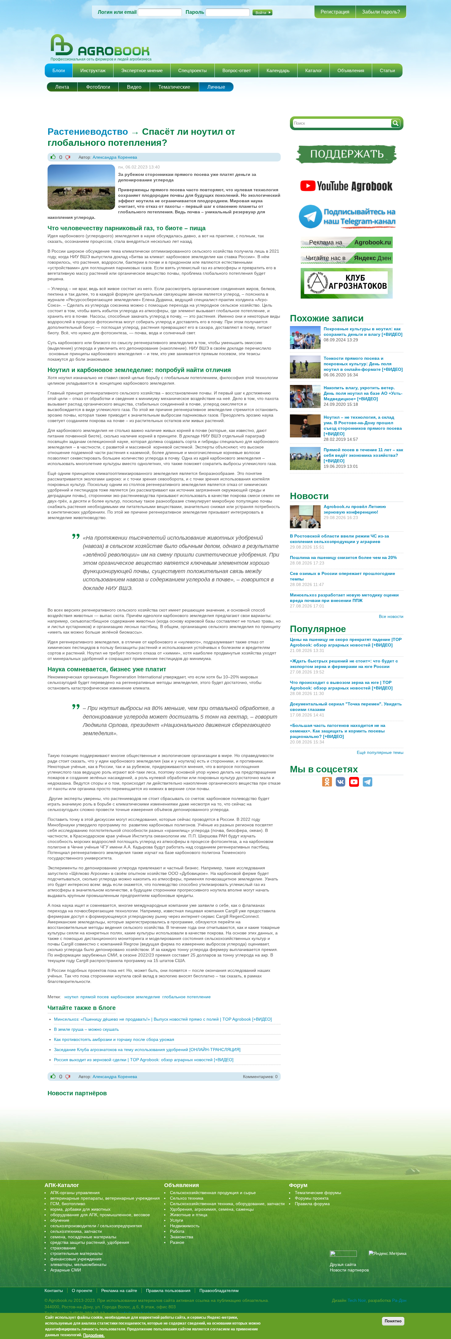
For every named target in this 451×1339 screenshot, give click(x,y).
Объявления (350, 70)
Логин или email (117, 12)
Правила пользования (168, 1290)
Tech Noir (357, 1300)
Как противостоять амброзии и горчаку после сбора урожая (114, 1039)
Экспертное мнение (142, 70)
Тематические (174, 87)
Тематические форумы (318, 1192)
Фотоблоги (98, 87)
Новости (309, 496)
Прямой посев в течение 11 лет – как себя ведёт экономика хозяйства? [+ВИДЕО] (363, 455)
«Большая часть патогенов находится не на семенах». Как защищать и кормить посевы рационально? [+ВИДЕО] (337, 731)
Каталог (313, 70)
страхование (63, 1247)
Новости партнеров (349, 1269)
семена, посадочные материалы (83, 1236)
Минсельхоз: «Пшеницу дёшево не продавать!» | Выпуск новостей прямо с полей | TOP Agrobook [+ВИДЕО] (163, 1019)
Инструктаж (93, 70)
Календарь (278, 70)
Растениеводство (88, 131)
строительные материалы (76, 1253)
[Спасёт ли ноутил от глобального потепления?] (81, 167)
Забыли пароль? (381, 11)
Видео (134, 87)
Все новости (391, 616)
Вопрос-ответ (236, 70)
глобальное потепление (186, 996)
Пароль (195, 12)
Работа (177, 1231)
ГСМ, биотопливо (67, 1203)
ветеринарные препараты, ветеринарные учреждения (105, 1198)
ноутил (71, 996)
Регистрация (335, 11)
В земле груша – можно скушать (86, 1029)
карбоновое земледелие (135, 996)
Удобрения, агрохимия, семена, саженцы (212, 1209)
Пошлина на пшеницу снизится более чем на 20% (344, 557)
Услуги (176, 1220)
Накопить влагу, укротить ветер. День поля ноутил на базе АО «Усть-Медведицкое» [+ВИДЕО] (363, 393)
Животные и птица (188, 1214)
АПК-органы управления (75, 1192)
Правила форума (312, 1203)
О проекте (82, 1290)
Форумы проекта (312, 1198)
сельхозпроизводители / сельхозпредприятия (96, 1225)
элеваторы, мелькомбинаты (78, 1264)
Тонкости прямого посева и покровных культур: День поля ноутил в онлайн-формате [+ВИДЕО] (363, 364)
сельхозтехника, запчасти (76, 1231)
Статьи (387, 70)
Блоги (58, 70)
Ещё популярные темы (380, 752)
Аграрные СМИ (65, 1269)
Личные (216, 87)
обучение (59, 1220)
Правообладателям (219, 1290)
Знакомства (181, 1236)
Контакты (53, 1290)
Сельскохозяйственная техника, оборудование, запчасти (227, 1203)
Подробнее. (94, 1335)
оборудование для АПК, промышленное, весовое (100, 1214)
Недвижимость (184, 1225)
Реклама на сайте (119, 1290)
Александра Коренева (115, 157)
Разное (177, 1242)
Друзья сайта (343, 1264)
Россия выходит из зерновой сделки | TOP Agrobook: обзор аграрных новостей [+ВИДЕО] (143, 1059)
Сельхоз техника (186, 1198)
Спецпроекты (192, 70)
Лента (62, 87)
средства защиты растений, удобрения (89, 1242)
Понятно (393, 1321)
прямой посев (94, 996)
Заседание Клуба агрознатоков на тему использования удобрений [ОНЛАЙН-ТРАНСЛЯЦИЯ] (147, 1049)
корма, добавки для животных (80, 1209)
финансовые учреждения (76, 1258)
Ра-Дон (399, 1300)
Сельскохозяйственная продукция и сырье (213, 1192)
